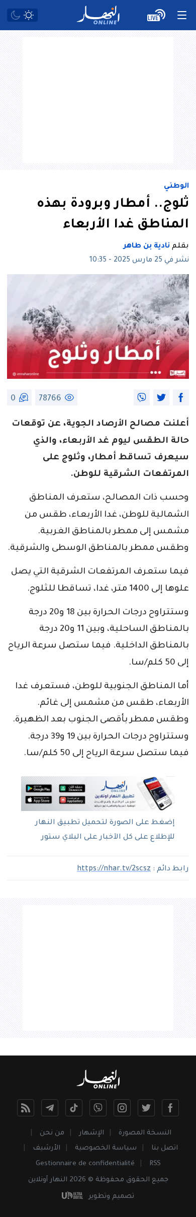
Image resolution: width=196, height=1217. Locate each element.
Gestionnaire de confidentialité (85, 1164)
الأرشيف (46, 1148)
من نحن (52, 1133)
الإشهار (91, 1133)
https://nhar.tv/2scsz (114, 869)
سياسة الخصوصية (106, 1148)
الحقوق (138, 1180)
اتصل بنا (164, 1148)
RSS (155, 1164)
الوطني (176, 187)
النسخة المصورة (145, 1133)
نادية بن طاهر (147, 246)
